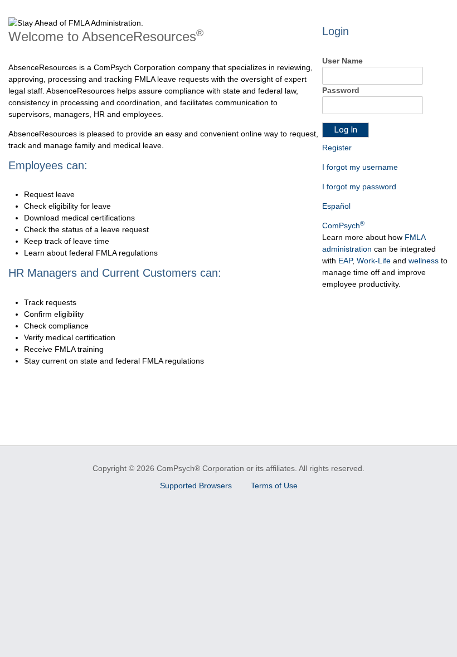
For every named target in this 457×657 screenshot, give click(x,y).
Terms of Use (274, 485)
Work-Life (374, 260)
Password (340, 90)
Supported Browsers (197, 485)
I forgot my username (360, 167)
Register (337, 147)
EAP (345, 260)
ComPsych (343, 225)
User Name (342, 60)
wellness (424, 260)
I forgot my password (359, 186)
